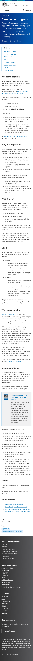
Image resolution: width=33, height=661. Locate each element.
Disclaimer (5, 575)
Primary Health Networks (10, 315)
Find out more (8, 70)
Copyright (5, 573)
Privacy (4, 577)
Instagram (5, 613)
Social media (6, 582)
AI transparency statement (10, 551)
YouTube (4, 611)
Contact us (5, 556)
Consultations (6, 601)
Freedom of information (9, 554)
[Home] (16, 4)
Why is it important (10, 54)
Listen (6, 41)
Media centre (6, 596)
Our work (6, 15)
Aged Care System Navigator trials (16, 507)
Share (20, 41)
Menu (6, 10)
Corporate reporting (8, 549)
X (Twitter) (5, 608)
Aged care (5, 529)
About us (4, 544)
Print (13, 41)
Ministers (4, 546)
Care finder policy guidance (14, 504)
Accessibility (6, 570)
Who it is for (8, 57)
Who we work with (10, 62)
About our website (7, 568)
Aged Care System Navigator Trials (15, 136)
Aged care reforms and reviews (12, 531)
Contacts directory (8, 558)
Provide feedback (9, 631)
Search (28, 10)
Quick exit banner (7, 580)
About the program (10, 51)
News (3, 599)
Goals (6, 59)
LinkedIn (4, 606)
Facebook (5, 603)
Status (6, 67)
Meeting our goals (9, 65)
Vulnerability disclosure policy (11, 587)
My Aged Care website (13, 361)
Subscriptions (6, 584)
